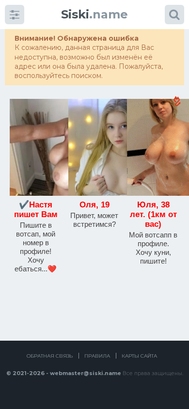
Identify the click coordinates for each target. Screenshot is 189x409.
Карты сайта (139, 356)
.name (94, 14)
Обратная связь (50, 356)
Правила (97, 356)
